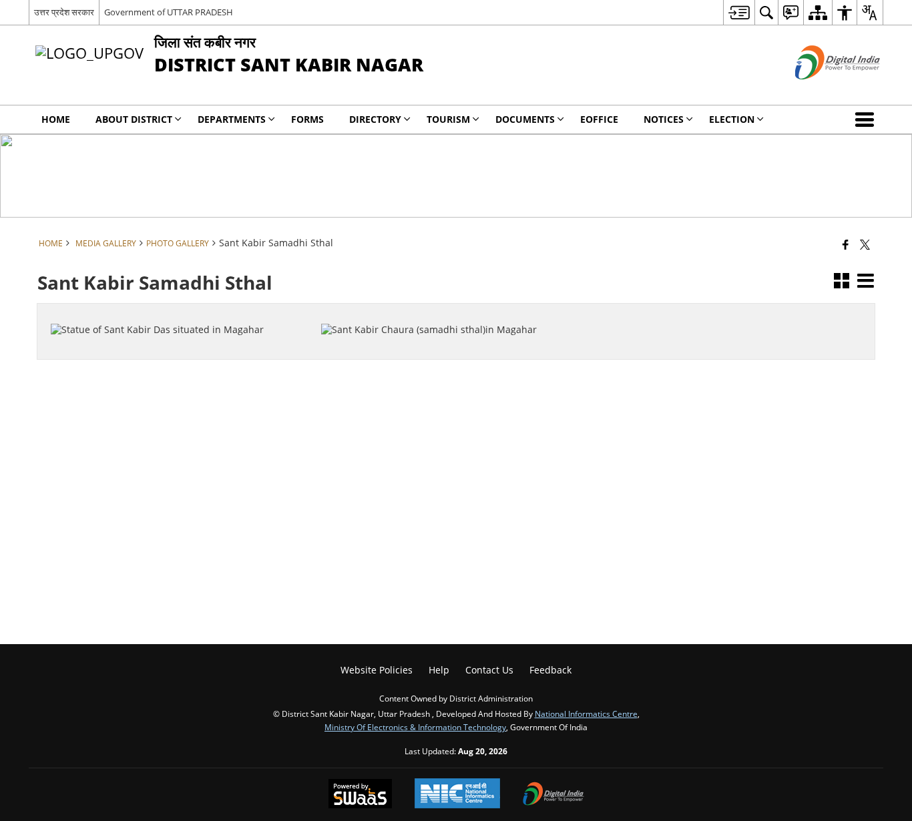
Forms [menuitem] (307, 119)
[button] (867, 119)
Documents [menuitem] (525, 119)
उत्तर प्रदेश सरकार (64, 12)
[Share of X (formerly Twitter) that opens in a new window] (865, 244)
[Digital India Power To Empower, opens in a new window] (553, 795)
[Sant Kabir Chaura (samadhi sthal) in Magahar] (448, 314)
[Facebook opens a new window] (169, 354)
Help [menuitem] (439, 669)
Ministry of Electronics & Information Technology (415, 727)
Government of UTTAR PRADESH (168, 12)
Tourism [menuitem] (448, 119)
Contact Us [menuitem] (489, 669)
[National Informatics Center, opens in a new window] (457, 794)
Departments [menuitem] (232, 119)
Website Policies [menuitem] (376, 669)
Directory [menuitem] (375, 119)
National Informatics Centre (586, 713)
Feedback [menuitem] (550, 669)
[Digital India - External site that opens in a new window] (820, 90)
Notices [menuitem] (664, 119)
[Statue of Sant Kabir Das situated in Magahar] (177, 314)
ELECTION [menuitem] (731, 119)
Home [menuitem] (55, 119)
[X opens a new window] (187, 354)
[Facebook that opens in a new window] (845, 244)
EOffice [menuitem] (599, 119)
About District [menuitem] (133, 119)
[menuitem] (738, 12)
